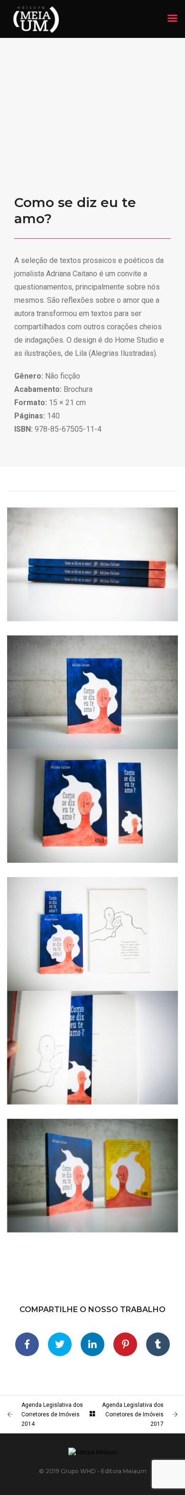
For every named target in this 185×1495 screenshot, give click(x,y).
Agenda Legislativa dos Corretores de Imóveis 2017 (133, 1414)
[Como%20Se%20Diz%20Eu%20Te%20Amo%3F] (27, 1344)
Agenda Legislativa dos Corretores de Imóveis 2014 (52, 1414)
